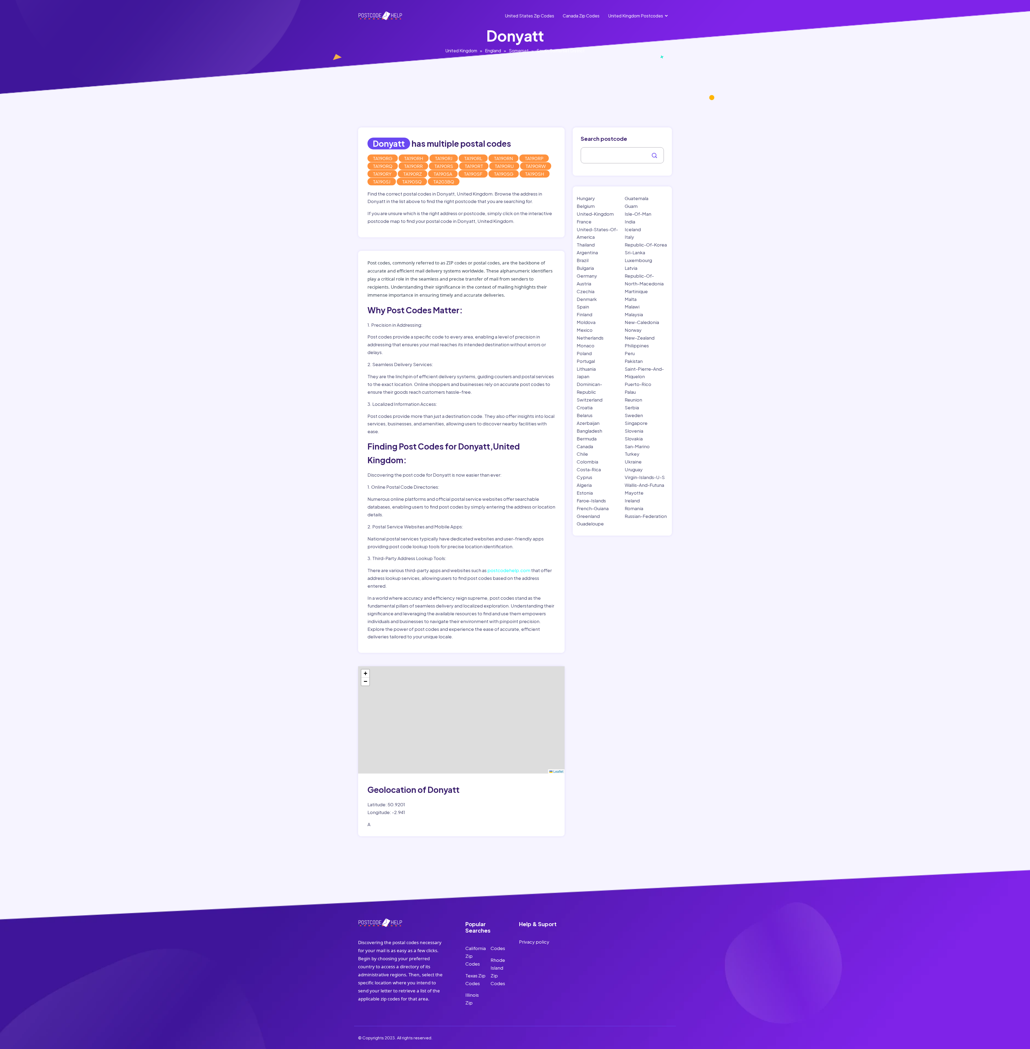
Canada (585, 446)
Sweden (634, 415)
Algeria (584, 485)
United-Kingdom (595, 214)
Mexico (585, 330)
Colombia (587, 462)
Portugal (586, 361)
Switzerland (589, 400)
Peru (630, 353)
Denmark (587, 299)
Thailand (586, 245)
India (630, 221)
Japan (583, 376)
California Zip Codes (475, 956)
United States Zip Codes (529, 16)
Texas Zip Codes (475, 979)
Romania (634, 508)
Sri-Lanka (635, 252)
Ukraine (633, 462)
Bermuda (587, 438)
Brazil (582, 260)
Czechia (585, 291)
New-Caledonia (642, 322)
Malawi (632, 307)
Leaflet (558, 771)
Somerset (519, 50)
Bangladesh (589, 431)
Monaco (585, 345)
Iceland (633, 229)
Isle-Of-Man (638, 214)
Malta (631, 299)
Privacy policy (534, 942)
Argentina (587, 252)
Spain (583, 307)
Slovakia (634, 438)
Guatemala (636, 198)
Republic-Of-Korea (646, 245)
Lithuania (586, 369)
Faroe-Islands (591, 500)
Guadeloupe (590, 524)
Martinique (636, 291)
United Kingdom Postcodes (635, 16)
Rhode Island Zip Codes (498, 971)
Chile (582, 454)
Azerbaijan (588, 423)
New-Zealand (639, 338)
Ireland (632, 500)
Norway (633, 330)
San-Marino (637, 446)
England (493, 50)
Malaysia (634, 314)
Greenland (588, 516)
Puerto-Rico (638, 384)
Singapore (636, 423)
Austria (584, 283)
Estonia (585, 493)
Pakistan (634, 361)
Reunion (633, 400)
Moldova (586, 322)
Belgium (586, 206)
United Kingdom (461, 50)
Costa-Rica (589, 469)
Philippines (637, 345)
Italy (629, 237)
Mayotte (634, 493)
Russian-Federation (646, 516)
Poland (584, 353)
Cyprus (584, 477)
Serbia (632, 407)
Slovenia (634, 431)
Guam (631, 206)
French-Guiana (593, 508)
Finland (584, 314)
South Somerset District (560, 50)
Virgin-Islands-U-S (645, 477)
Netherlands (590, 338)
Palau (630, 392)
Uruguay (634, 469)
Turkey (632, 454)
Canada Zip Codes (581, 16)
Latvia (631, 268)
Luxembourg (638, 260)
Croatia (585, 407)
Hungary (586, 198)
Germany (587, 276)
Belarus (585, 415)
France (584, 221)
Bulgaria (585, 268)
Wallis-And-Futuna (644, 485)
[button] (365, 673)
